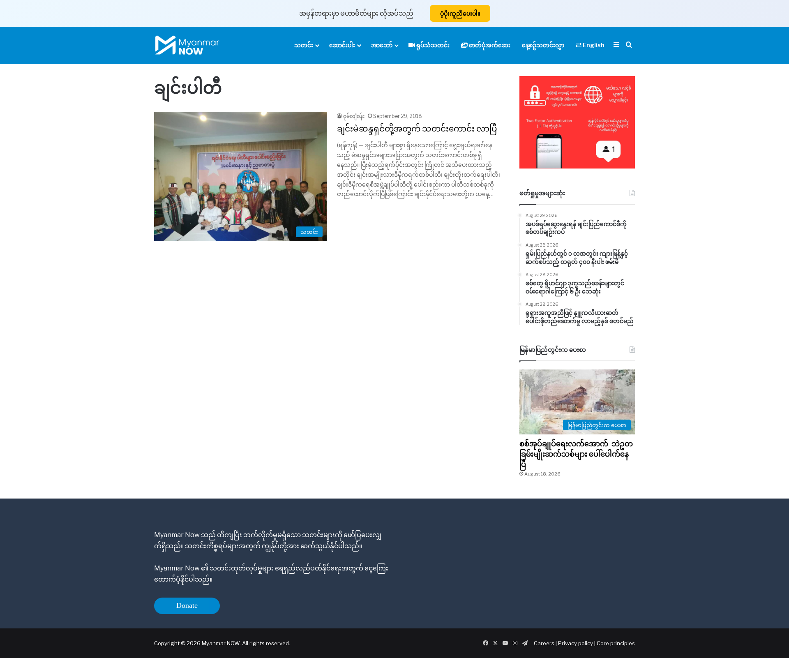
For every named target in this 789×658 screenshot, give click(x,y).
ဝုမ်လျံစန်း (354, 116)
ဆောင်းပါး (342, 45)
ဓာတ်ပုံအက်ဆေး (489, 45)
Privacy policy (575, 643)
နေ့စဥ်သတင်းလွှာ (543, 45)
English (592, 45)
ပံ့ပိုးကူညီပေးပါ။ (460, 13)
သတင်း (303, 45)
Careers (545, 643)
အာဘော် (381, 45)
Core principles (616, 643)
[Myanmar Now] (187, 45)
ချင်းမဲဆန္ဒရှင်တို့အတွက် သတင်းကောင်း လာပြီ (417, 129)
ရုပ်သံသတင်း (432, 45)
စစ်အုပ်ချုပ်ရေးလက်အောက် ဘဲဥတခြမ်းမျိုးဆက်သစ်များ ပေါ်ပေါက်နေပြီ (576, 454)
